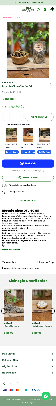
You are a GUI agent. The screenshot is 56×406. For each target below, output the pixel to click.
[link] (12, 141)
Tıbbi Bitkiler (7, 17)
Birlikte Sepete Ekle (12, 152)
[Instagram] (11, 383)
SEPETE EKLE (39, 117)
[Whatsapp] (18, 383)
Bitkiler (20, 17)
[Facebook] (4, 383)
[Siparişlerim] (45, 10)
